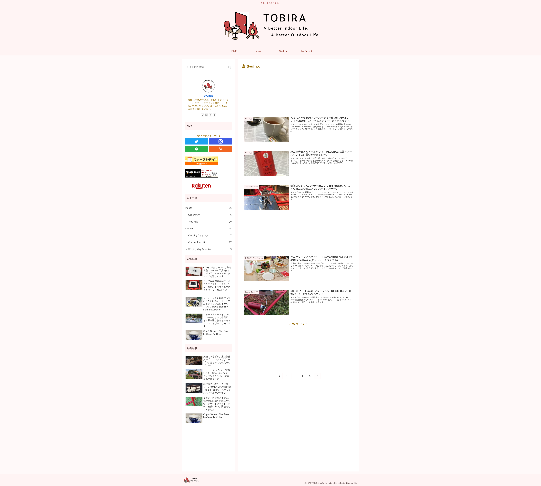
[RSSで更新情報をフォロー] (214, 115)
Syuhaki (208, 95)
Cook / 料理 (210, 215)
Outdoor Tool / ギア (210, 242)
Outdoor (208, 228)
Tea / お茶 (210, 222)
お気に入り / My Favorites (208, 249)
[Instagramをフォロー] (206, 115)
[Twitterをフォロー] (202, 115)
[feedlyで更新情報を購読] (210, 115)
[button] (229, 67)
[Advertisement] (270, 91)
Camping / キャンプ (210, 235)
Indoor (208, 208)
